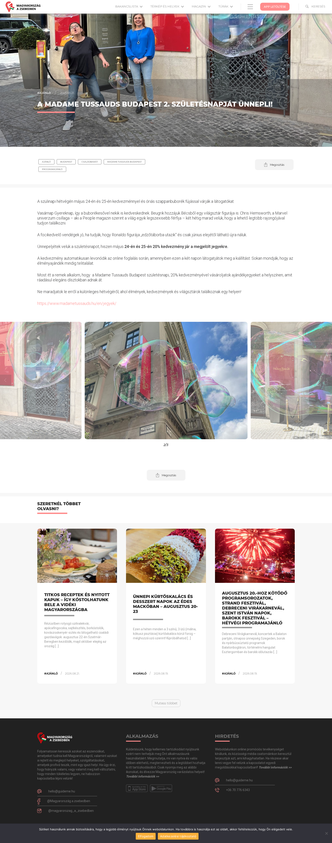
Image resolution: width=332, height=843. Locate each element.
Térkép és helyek (165, 6)
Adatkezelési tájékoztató (178, 836)
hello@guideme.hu (61, 791)
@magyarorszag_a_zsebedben (71, 811)
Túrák (223, 6)
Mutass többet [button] (166, 703)
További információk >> (142, 776)
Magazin (199, 6)
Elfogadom (145, 836)
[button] (274, 164)
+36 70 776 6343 (238, 790)
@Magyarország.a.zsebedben (68, 801)
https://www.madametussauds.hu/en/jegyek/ (76, 303)
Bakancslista (127, 6)
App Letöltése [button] (275, 6)
